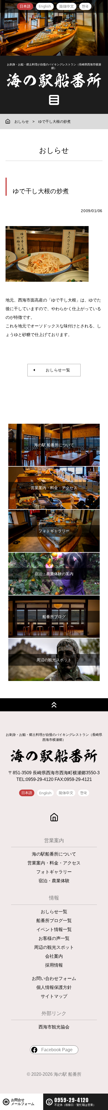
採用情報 (54, 965)
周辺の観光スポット (54, 947)
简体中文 (66, 6)
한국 (85, 6)
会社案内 (54, 956)
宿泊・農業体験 (54, 880)
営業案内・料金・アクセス (54, 863)
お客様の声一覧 (54, 938)
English (45, 6)
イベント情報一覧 (54, 929)
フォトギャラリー (54, 871)
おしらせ (21, 121)
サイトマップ (54, 996)
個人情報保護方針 (54, 987)
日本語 (25, 6)
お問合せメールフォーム (22, 1102)
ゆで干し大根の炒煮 (54, 121)
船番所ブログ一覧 (54, 920)
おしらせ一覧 (56, 370)
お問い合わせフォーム (54, 978)
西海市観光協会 (54, 1027)
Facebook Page (57, 1049)
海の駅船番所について (54, 854)
